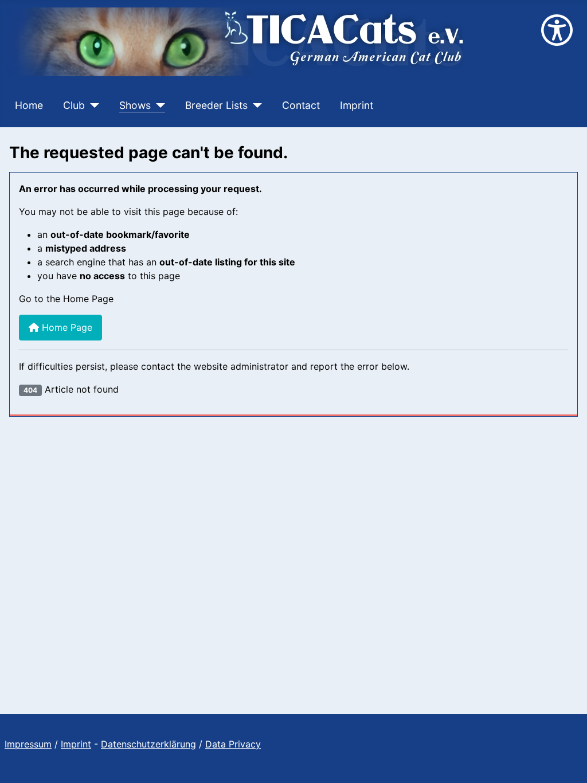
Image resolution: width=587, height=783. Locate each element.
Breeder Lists (216, 105)
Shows (135, 105)
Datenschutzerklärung (148, 744)
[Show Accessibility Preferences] (557, 30)
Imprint (356, 105)
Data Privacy (233, 744)
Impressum (28, 744)
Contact (301, 105)
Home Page (65, 327)
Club (74, 105)
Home (29, 105)
